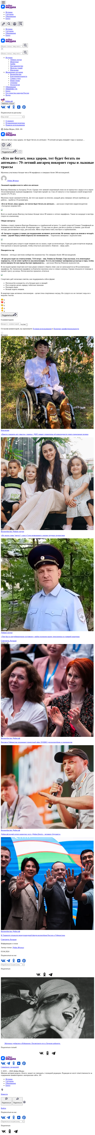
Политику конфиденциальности (66, 329)
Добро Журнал (18, 948)
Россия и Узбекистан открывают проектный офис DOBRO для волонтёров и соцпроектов (36, 742)
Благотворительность (18, 76)
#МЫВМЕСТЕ (11, 89)
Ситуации (10, 14)
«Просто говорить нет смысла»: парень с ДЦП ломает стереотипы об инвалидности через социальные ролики (44, 434)
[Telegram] (50, 974)
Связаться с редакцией (10, 1067)
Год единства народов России (17, 93)
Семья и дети (15, 78)
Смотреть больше (9, 641)
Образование (11, 16)
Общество (5, 148)
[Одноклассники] (44, 974)
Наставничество (16, 66)
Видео (8, 95)
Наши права (15, 81)
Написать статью (8, 103)
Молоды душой (16, 68)
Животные (14, 62)
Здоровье (13, 83)
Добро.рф (16, 738)
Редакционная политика (15, 123)
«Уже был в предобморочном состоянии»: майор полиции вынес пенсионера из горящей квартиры (40, 637)
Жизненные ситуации (14, 72)
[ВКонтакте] (38, 974)
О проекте (10, 121)
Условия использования (42, 329)
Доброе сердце (16, 60)
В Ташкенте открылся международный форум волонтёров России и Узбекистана (33, 935)
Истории (9, 12)
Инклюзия (14, 70)
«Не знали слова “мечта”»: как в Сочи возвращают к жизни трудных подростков (33, 535)
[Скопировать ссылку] (56, 974)
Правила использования (15, 125)
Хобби (12, 64)
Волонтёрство (15, 74)
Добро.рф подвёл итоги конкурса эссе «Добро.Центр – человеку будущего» (31, 834)
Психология (15, 85)
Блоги (8, 18)
